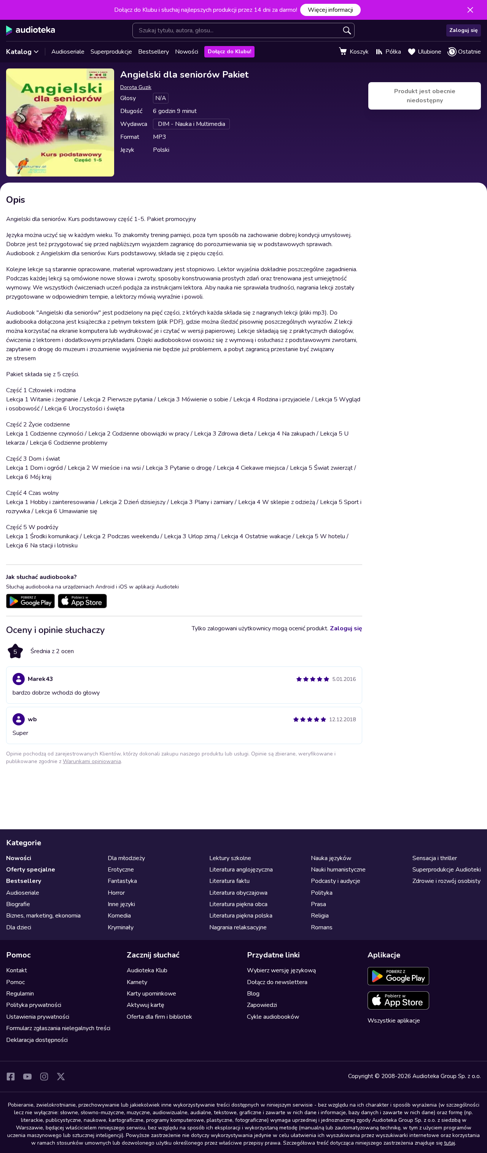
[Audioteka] (30, 30)
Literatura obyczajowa (238, 893)
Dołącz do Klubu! (229, 51)
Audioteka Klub (147, 970)
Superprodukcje (111, 52)
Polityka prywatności (33, 1005)
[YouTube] (27, 1076)
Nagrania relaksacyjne (238, 927)
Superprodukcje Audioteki (446, 869)
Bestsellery (153, 52)
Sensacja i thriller (434, 858)
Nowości (186, 52)
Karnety (137, 982)
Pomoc (15, 982)
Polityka (322, 893)
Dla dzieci (18, 927)
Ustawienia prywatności (37, 1016)
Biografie (18, 904)
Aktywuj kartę (145, 1005)
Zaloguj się (463, 30)
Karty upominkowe (151, 993)
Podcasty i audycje (335, 881)
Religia (320, 915)
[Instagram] (44, 1076)
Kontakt (16, 970)
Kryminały (121, 927)
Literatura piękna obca (238, 904)
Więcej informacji (330, 10)
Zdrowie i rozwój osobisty (446, 881)
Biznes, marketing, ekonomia (43, 915)
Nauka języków (331, 858)
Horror (116, 893)
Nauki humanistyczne (338, 869)
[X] (60, 1076)
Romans (322, 927)
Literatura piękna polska (240, 915)
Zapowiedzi (262, 1005)
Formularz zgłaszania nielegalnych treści (58, 1028)
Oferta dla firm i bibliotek (159, 1017)
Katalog (19, 51)
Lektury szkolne (230, 858)
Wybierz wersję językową (281, 970)
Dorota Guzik (135, 87)
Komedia (119, 915)
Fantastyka (122, 881)
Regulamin (20, 993)
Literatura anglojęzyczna (241, 869)
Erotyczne (121, 869)
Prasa (318, 904)
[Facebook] (10, 1076)
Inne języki (121, 904)
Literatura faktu (229, 881)
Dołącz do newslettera (277, 982)
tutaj (449, 1143)
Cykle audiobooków (273, 1017)
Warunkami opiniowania (92, 761)
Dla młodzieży (126, 858)
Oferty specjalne (30, 869)
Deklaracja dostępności (37, 1040)
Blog (253, 993)
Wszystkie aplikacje (394, 1020)
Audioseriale (67, 52)
